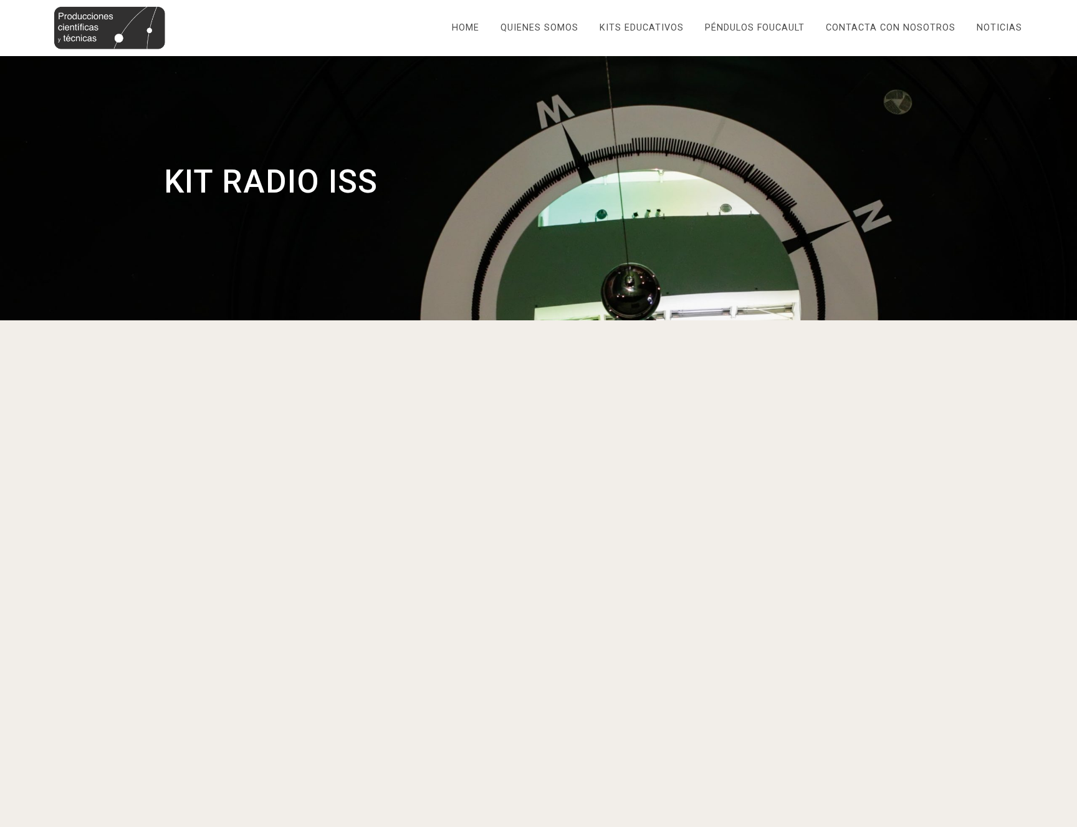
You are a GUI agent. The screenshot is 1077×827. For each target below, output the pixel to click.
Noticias (999, 27)
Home (465, 27)
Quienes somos (539, 27)
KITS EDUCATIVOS (642, 27)
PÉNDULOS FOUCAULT (755, 27)
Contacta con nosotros (890, 27)
